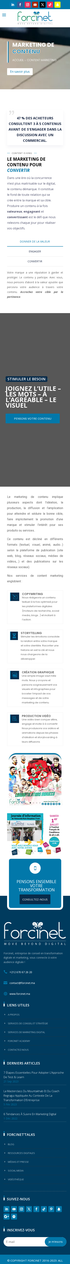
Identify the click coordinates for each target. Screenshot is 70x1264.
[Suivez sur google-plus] (7, 1217)
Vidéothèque (16, 1179)
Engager (35, 251)
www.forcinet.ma (20, 994)
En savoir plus (20, 71)
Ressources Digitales (21, 1153)
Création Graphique (38, 672)
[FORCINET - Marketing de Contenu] (35, 806)
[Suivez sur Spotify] (14, 1217)
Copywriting (32, 594)
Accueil (18, 60)
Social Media (16, 1170)
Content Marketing (42, 60)
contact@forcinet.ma (22, 983)
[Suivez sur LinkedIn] (13, 5)
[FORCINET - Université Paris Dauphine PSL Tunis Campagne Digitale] (35, 854)
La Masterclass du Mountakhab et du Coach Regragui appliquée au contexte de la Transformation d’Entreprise (31, 1095)
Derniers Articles (23, 1063)
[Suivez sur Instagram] (28, 5)
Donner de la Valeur (35, 241)
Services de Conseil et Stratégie (28, 1023)
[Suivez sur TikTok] (50, 5)
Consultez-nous (35, 899)
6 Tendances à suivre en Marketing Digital (30, 1114)
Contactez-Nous (18, 1049)
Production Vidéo (36, 716)
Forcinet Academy (19, 1041)
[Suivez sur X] (43, 5)
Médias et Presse (18, 1161)
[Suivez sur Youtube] (35, 5)
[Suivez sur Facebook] (20, 5)
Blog (11, 1144)
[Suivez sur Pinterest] (51, 1209)
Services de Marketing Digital (26, 1032)
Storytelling (31, 633)
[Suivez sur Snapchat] (57, 5)
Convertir (35, 261)
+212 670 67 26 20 (21, 972)
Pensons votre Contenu (32, 418)
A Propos (14, 1014)
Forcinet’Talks (21, 1134)
